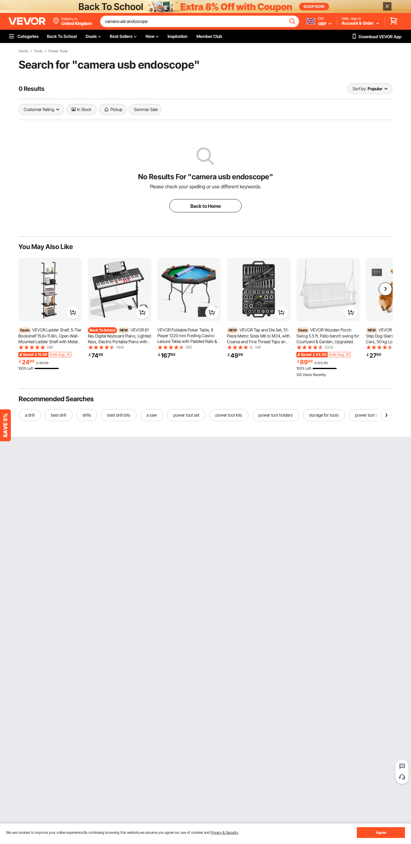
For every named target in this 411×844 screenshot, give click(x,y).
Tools (38, 51)
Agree (381, 832)
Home (23, 51)
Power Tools (58, 51)
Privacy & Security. (225, 832)
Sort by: (359, 88)
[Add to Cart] (72, 312)
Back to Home (205, 206)
